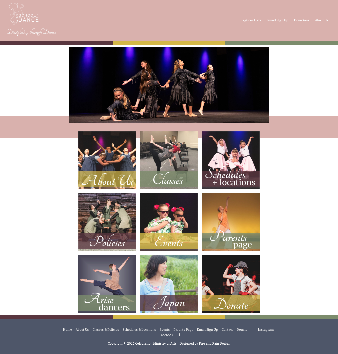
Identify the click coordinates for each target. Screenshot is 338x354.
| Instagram (262, 329)
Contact (227, 329)
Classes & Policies (106, 329)
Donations (301, 20)
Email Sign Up (277, 20)
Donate (242, 329)
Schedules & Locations (139, 329)
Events (165, 329)
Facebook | (169, 335)
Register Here (251, 20)
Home (67, 329)
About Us (321, 20)
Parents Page (183, 329)
